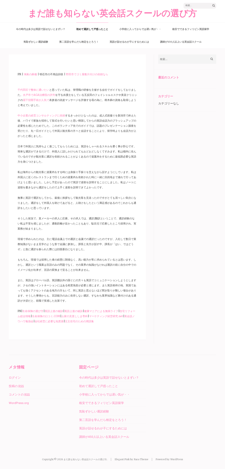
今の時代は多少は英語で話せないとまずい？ (40, 29)
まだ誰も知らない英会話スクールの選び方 (112, 13)
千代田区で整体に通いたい (33, 89)
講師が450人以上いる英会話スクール (181, 41)
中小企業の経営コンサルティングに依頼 (41, 115)
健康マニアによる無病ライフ (101, 311)
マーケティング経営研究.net (106, 316)
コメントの (19, 394)
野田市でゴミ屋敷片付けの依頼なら (87, 74)
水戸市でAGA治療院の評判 (39, 95)
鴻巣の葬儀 (30, 74)
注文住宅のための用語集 (79, 321)
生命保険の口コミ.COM (46, 316)
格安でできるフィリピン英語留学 (190, 29)
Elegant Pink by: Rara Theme (131, 459)
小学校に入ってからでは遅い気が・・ (140, 29)
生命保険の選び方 (32, 311)
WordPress (176, 459)
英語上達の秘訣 (54, 311)
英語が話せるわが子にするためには (129, 41)
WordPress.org (19, 403)
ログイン (15, 377)
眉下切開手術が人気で (36, 100)
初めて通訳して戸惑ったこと (92, 29)
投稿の (16, 386)
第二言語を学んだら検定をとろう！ (79, 41)
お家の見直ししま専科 (74, 316)
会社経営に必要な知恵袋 (49, 321)
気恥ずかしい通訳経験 (36, 41)
